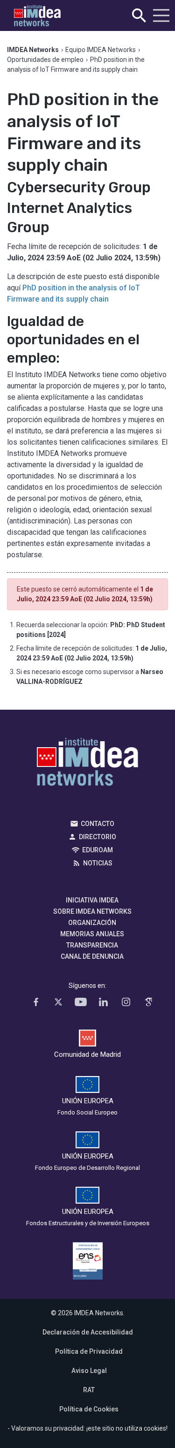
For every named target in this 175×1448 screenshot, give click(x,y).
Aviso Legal (89, 1370)
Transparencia (92, 945)
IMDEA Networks (87, 764)
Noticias (97, 863)
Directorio (97, 837)
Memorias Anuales (92, 934)
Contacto (97, 823)
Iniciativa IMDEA (92, 900)
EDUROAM (97, 850)
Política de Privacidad (89, 1351)
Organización (92, 922)
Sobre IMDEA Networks (92, 911)
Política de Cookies (89, 1409)
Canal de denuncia (92, 956)
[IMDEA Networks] (37, 16)
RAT (89, 1390)
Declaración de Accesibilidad (87, 1332)
